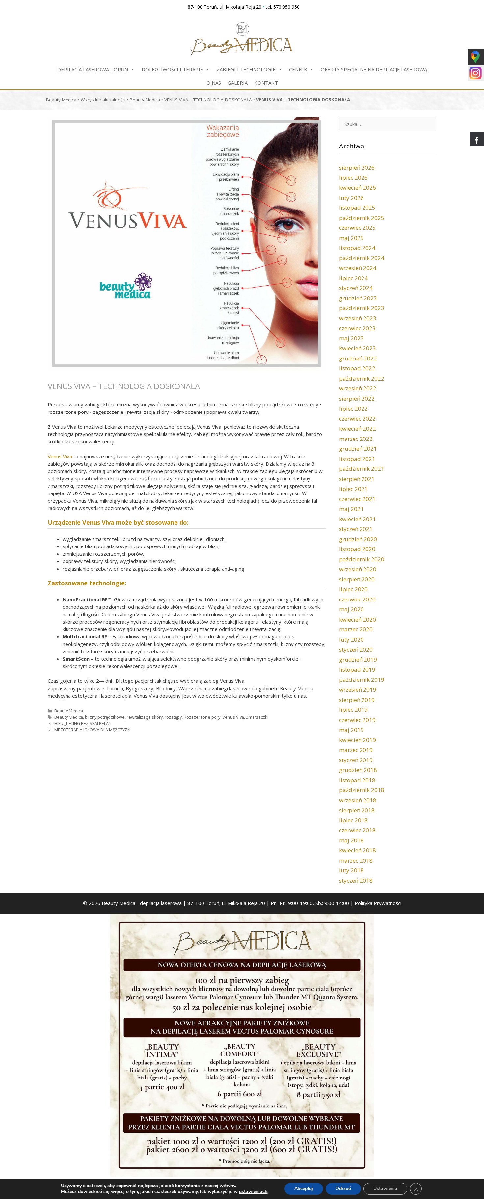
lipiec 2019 (353, 709)
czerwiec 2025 (357, 227)
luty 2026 (351, 197)
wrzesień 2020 (357, 569)
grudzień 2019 (358, 659)
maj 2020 (351, 609)
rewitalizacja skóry (145, 717)
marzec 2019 (356, 750)
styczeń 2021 (356, 529)
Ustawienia (385, 1189)
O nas (213, 82)
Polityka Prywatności (378, 903)
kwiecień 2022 (357, 428)
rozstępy (173, 717)
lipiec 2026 (353, 177)
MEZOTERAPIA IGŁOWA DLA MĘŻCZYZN (92, 730)
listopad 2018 (357, 780)
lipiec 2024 (353, 278)
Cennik (298, 69)
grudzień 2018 (358, 770)
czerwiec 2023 (357, 328)
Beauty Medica (61, 100)
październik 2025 (361, 218)
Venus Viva (60, 456)
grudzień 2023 (358, 298)
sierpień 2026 (357, 167)
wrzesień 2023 (357, 318)
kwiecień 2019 (357, 740)
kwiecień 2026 (357, 187)
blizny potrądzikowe (105, 717)
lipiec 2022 (353, 408)
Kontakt (266, 82)
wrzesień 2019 (357, 689)
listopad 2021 (357, 459)
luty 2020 (351, 639)
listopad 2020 (357, 549)
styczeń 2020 (356, 649)
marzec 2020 (356, 629)
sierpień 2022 (357, 398)
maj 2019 (351, 729)
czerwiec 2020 (357, 599)
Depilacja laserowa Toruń (92, 69)
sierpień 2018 (357, 810)
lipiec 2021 (353, 489)
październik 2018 (361, 790)
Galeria (238, 82)
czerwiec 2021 (357, 499)
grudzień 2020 (358, 539)
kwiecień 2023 (357, 348)
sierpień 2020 (357, 579)
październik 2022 (361, 378)
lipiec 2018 (353, 820)
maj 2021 (351, 509)
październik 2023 (361, 308)
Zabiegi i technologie (246, 69)
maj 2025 (351, 238)
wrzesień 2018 (357, 800)
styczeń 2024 (356, 288)
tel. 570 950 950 (283, 7)
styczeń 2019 (356, 760)
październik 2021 (361, 468)
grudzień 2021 (358, 448)
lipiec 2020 (353, 589)
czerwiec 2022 (357, 418)
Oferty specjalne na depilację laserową (374, 69)
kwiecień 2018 (357, 850)
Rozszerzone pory (202, 717)
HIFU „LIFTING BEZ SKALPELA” (82, 723)
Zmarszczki (257, 717)
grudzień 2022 (358, 358)
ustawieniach (253, 1192)
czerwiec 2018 (357, 830)
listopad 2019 (357, 669)
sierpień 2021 (357, 479)
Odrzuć (343, 1189)
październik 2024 (361, 258)
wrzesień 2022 (357, 388)
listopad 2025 (357, 207)
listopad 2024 (357, 248)
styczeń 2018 (356, 880)
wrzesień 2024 (357, 268)
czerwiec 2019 (357, 720)
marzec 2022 (356, 438)
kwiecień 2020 (357, 619)
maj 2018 (351, 840)
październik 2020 (361, 559)
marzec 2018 (356, 860)
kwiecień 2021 (357, 519)
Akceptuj (303, 1189)
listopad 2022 (357, 368)
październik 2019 (361, 679)
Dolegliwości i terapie (172, 69)
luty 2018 (351, 870)
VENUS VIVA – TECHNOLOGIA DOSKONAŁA (208, 100)
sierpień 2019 (357, 700)
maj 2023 (351, 338)
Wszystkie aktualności (103, 100)
